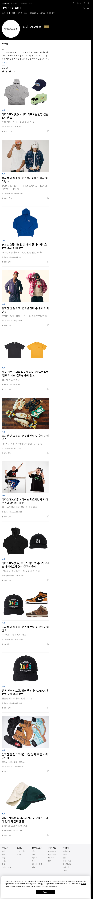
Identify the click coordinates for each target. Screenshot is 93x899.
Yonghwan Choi (9, 575)
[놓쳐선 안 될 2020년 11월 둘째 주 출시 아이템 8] (25, 732)
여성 (33, 854)
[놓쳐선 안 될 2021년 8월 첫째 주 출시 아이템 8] (25, 286)
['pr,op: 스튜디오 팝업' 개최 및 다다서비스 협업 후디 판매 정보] (25, 222)
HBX (49, 861)
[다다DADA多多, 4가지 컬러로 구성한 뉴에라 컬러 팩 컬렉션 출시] (25, 796)
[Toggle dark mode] (84, 8)
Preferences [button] (53, 886)
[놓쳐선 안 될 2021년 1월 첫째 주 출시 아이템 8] (25, 605)
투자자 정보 (67, 861)
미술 (13, 13)
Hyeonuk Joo (8, 127)
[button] (31, 131)
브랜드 (42, 13)
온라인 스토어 (51, 13)
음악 (25, 13)
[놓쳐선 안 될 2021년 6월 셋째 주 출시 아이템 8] (25, 413)
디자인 (20, 13)
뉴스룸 (65, 854)
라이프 (34, 857)
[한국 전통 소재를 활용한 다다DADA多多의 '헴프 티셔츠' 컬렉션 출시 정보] (25, 350)
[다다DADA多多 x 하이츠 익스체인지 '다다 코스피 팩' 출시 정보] (25, 477)
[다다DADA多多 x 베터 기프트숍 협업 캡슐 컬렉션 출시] (25, 92)
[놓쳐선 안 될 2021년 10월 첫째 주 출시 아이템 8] (25, 156)
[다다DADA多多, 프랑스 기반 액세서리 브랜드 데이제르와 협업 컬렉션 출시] (25, 541)
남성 (33, 851)
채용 (64, 857)
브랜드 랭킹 (21, 851)
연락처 (65, 870)
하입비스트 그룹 (68, 851)
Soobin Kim (8, 830)
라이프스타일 (34, 13)
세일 (33, 867)
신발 (8, 13)
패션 (3, 13)
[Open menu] (88, 8)
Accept (45, 892)
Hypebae (50, 857)
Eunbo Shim (8, 257)
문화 (3, 241)
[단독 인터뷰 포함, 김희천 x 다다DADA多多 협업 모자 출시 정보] (25, 668)
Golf (33, 861)
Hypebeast (51, 851)
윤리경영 (66, 867)
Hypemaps (51, 854)
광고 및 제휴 (67, 864)
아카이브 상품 (37, 864)
